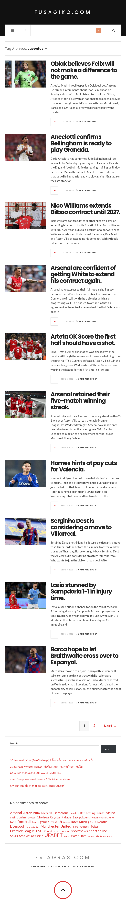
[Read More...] (55, 122)
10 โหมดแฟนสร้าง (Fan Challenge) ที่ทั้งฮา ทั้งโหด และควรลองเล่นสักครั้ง (51, 760)
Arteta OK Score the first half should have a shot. (83, 339)
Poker (94, 826)
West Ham (78, 836)
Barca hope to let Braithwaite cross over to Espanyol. (84, 655)
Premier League (22, 831)
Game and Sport (88, 121)
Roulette (49, 831)
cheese (31, 817)
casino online (18, 817)
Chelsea (43, 817)
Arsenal (16, 813)
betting (90, 813)
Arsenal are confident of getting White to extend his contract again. (83, 274)
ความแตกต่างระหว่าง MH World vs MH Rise (35, 772)
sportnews (79, 831)
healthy (66, 822)
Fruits (35, 822)
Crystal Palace (60, 817)
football (24, 822)
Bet (82, 813)
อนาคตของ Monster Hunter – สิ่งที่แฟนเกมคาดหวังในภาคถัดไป (46, 766)
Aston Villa (31, 813)
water (67, 836)
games (44, 822)
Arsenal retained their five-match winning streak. (80, 400)
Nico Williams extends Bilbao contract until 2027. (85, 208)
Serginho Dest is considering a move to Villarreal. (81, 527)
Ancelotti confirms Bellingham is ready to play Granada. (81, 143)
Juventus (100, 822)
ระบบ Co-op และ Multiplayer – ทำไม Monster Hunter (40, 779)
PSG (39, 831)
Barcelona (61, 813)
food (13, 822)
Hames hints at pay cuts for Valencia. (84, 466)
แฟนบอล (107, 836)
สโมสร (98, 836)
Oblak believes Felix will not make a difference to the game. (84, 70)
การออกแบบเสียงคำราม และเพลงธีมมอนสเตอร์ (37, 785)
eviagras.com (63, 857)
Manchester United (56, 826)
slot (67, 831)
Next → (110, 725)
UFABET (53, 835)
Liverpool (17, 826)
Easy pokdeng (81, 817)
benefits (74, 813)
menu (75, 826)
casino (110, 813)
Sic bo (60, 831)
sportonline (98, 831)
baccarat (46, 813)
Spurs (14, 836)
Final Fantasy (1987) (103, 817)
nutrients (85, 826)
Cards (100, 813)
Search (14, 743)
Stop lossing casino (31, 836)
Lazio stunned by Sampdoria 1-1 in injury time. (81, 591)
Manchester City (32, 827)
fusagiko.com (63, 12)
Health (56, 822)
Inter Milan (79, 822)
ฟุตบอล (91, 836)
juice (90, 822)
